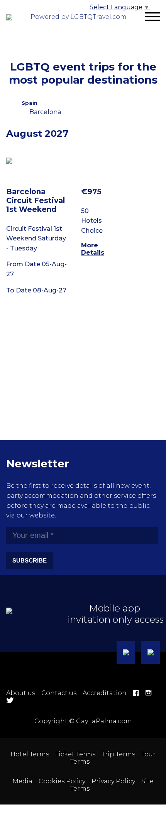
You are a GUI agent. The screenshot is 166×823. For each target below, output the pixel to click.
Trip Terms (118, 754)
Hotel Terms (29, 754)
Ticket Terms (75, 754)
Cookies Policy (62, 781)
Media (22, 781)
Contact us (58, 693)
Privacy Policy (113, 781)
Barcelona (45, 112)
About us (20, 693)
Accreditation (105, 693)
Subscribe (29, 560)
